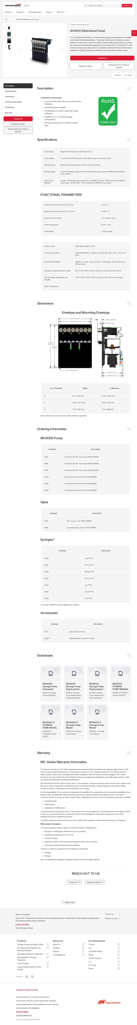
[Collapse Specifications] (129, 139)
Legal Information (22, 924)
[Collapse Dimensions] (129, 303)
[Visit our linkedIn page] (27, 977)
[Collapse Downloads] (129, 655)
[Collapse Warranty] (129, 753)
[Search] (86, 6)
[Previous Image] (20, 50)
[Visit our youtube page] (32, 977)
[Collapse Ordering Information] (129, 429)
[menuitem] (9, 12)
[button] (85, 88)
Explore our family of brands (27, 990)
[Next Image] (62, 50)
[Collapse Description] (129, 88)
